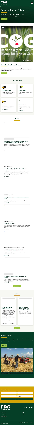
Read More (6, 176)
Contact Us (31, 422)
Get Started (4, 18)
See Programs (4, 109)
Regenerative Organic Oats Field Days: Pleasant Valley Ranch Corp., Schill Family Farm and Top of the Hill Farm (16, 142)
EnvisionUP (6, 423)
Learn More (4, 72)
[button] (32, 3)
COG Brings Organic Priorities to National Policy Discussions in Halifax (16, 198)
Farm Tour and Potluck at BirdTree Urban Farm (7, 308)
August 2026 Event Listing (9, 223)
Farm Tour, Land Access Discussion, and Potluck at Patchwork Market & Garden (24, 308)
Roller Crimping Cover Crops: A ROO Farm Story (13, 249)
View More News (17, 286)
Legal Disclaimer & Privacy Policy (23, 422)
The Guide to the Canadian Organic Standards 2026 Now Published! (15, 277)
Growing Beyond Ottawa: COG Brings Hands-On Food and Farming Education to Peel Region (15, 169)
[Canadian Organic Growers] (4, 3)
